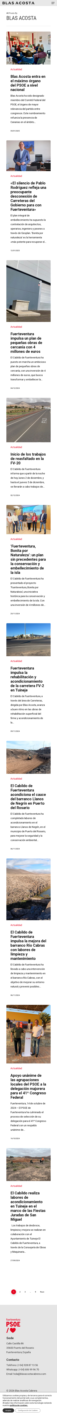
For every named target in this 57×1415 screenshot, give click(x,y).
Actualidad (16, 69)
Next (42, 1292)
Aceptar (8, 1410)
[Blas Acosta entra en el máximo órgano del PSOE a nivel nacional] (28, 84)
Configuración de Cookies (28, 1410)
